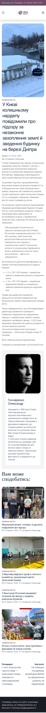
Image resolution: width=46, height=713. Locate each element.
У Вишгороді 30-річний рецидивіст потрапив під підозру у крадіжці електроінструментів (19, 596)
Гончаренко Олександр (14, 159)
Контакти (6, 708)
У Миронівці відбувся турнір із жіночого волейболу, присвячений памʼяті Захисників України (21, 577)
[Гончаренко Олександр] (23, 373)
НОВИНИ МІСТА (8, 100)
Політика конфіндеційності (24, 708)
